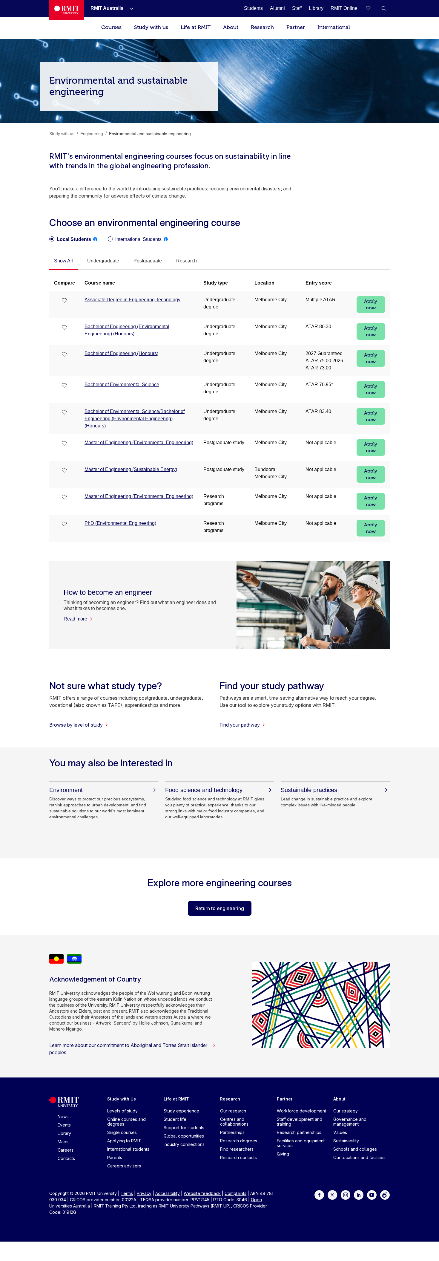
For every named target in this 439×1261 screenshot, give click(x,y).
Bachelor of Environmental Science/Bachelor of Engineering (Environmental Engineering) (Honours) (135, 418)
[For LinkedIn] (358, 1194)
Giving (283, 1153)
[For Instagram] (345, 1194)
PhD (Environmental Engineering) (120, 523)
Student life (175, 1119)
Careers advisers (124, 1165)
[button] (384, 8)
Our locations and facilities (359, 1157)
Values (340, 1132)
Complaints (235, 1193)
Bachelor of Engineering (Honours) (121, 353)
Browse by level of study (76, 725)
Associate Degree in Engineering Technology (132, 299)
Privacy (144, 1193)
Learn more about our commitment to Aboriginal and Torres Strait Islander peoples (128, 1048)
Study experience (181, 1110)
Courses (111, 27)
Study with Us (121, 1098)
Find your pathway (240, 725)
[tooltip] (95, 239)
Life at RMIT (196, 27)
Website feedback (202, 1193)
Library (64, 1133)
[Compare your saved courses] (372, 8)
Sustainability (346, 1140)
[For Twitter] (332, 1194)
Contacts (66, 1158)
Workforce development (301, 1110)
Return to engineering (219, 908)
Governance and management (349, 1122)
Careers (65, 1150)
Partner (295, 27)
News (63, 1116)
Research (262, 27)
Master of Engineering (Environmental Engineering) (139, 442)
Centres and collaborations (234, 1122)
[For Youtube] (372, 1194)
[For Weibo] (385, 1194)
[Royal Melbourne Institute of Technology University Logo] (66, 10)
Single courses (122, 1132)
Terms (127, 1193)
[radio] (70, 239)
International (333, 27)
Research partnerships (299, 1132)
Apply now (370, 305)
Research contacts (238, 1157)
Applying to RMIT (124, 1140)
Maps (63, 1141)
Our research (233, 1110)
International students (128, 1149)
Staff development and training (299, 1122)
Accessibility (167, 1193)
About (230, 27)
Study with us (151, 27)
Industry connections (184, 1144)
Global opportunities (184, 1135)
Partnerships (232, 1132)
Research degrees (238, 1140)
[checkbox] (64, 301)
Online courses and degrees (126, 1122)
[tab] (63, 261)
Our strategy (345, 1110)
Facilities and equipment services (301, 1143)
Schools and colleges (355, 1149)
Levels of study (122, 1110)
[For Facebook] (319, 1194)
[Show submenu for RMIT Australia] (129, 8)
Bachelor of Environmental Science (122, 384)
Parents (114, 1157)
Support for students (184, 1127)
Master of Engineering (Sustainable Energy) (131, 469)
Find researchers (237, 1149)
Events (64, 1124)
